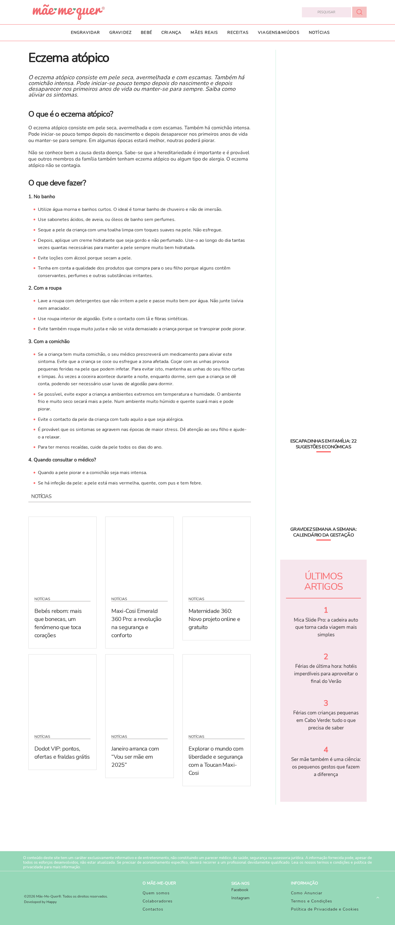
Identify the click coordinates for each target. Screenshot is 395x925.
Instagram (240, 898)
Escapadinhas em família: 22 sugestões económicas (323, 444)
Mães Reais (204, 32)
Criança (171, 32)
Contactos (153, 909)
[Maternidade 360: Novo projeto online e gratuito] (216, 553)
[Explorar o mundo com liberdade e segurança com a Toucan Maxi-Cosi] (216, 691)
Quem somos (156, 893)
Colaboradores (158, 901)
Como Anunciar (306, 893)
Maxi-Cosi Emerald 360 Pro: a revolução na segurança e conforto (136, 623)
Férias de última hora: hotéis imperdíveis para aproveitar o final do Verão (326, 673)
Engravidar (85, 32)
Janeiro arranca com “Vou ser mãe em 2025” (135, 757)
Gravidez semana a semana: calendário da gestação (323, 532)
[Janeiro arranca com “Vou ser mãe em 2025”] (139, 691)
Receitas (238, 32)
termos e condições (333, 862)
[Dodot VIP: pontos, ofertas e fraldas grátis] (62, 691)
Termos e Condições (311, 901)
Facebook (239, 890)
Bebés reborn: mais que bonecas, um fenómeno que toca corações (58, 623)
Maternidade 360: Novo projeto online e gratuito (214, 619)
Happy (52, 902)
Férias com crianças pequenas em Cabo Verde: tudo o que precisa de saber (326, 720)
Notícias (319, 32)
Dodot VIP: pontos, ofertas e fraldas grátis (62, 753)
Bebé (146, 32)
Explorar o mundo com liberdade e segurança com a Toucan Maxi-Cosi (216, 761)
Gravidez (120, 32)
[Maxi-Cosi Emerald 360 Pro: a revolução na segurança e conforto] (139, 553)
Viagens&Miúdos (279, 32)
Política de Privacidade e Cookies (325, 909)
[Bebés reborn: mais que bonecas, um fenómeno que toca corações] (62, 553)
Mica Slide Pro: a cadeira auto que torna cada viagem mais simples (326, 627)
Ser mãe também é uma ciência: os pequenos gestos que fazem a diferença (326, 766)
